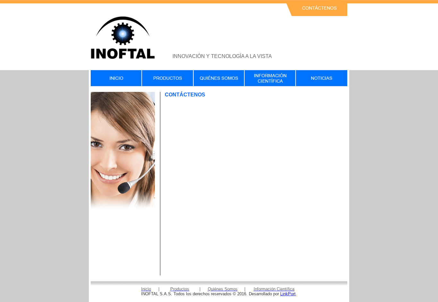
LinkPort (288, 293)
